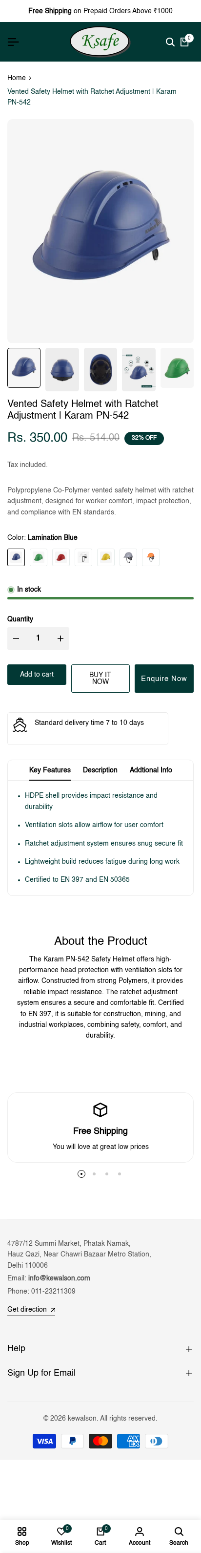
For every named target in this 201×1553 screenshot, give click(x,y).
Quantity (20, 619)
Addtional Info (151, 770)
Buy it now (100, 678)
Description (100, 770)
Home (16, 78)
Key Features (50, 770)
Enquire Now (164, 678)
